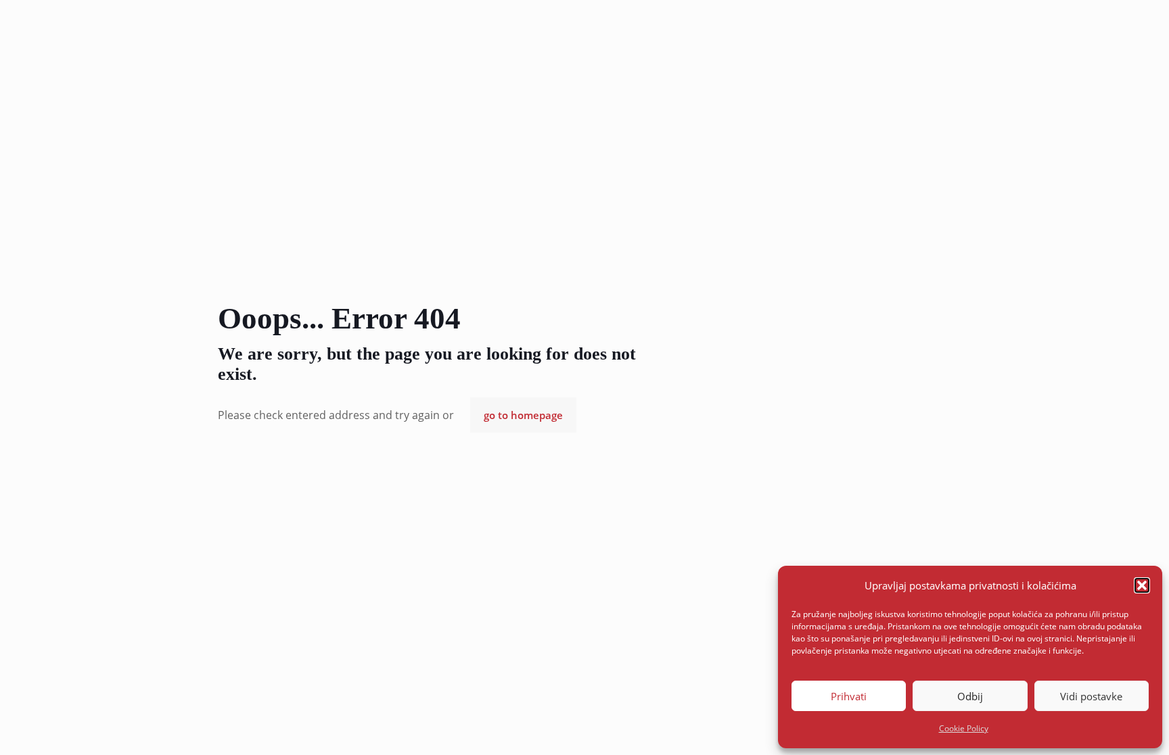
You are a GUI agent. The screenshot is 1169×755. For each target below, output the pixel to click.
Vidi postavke (1091, 696)
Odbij (970, 696)
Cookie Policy (963, 728)
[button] (1142, 585)
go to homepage (523, 415)
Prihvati (849, 696)
